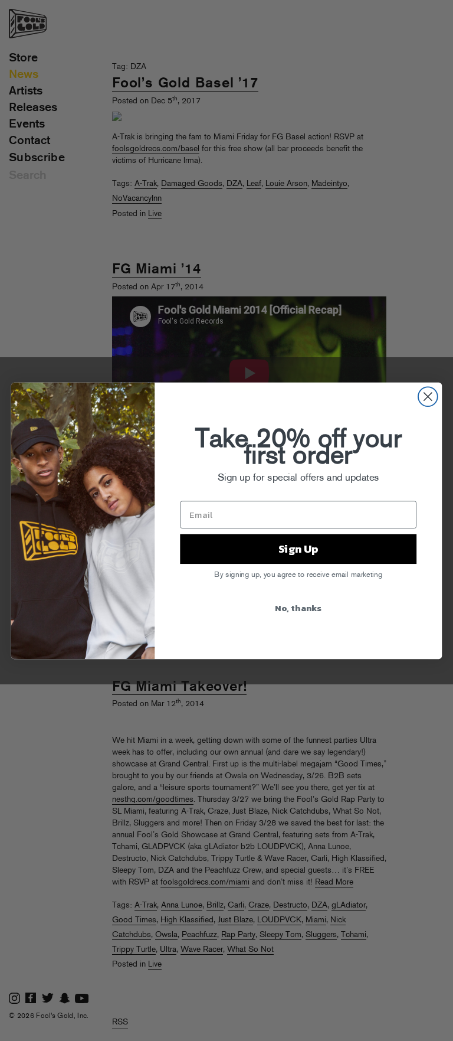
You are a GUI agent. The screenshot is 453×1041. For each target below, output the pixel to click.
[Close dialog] (428, 396)
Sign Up (298, 548)
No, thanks (298, 607)
